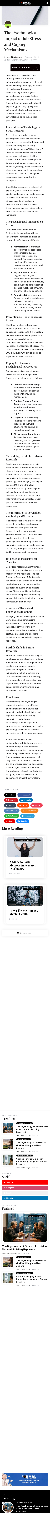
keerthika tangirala (14, 57)
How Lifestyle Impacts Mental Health (23, 912)
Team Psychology (23, 1135)
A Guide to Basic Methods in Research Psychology (22, 865)
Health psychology (32, 889)
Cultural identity (23, 1139)
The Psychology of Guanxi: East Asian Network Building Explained (32, 1129)
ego (25, 378)
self (27, 197)
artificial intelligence (28, 662)
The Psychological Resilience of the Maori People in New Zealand (32, 1145)
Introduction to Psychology (27, 840)
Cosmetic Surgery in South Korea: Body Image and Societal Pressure (32, 1161)
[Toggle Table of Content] (34, 68)
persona (14, 236)
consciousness (22, 152)
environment (23, 601)
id (31, 78)
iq (35, 434)
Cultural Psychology (24, 1155)
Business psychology (24, 1123)
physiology (11, 481)
